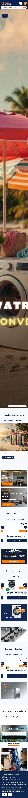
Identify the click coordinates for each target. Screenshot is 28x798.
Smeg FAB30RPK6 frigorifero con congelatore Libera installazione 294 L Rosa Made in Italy (20, 659)
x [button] (26, 772)
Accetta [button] (4, 794)
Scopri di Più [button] (19, 789)
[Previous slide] (1, 463)
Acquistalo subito (8, 504)
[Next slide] (5, 463)
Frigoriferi (4, 454)
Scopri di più (6, 208)
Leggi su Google (12, 717)
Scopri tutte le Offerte (12, 519)
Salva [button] (10, 794)
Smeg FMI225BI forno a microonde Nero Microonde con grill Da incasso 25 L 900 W (20, 524)
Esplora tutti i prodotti (12, 420)
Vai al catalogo (8, 484)
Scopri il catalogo (7, 690)
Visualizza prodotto (14, 540)
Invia (14, 737)
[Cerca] (24, 7)
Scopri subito (14, 561)
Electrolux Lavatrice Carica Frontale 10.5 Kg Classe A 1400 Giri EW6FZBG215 (20, 581)
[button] (3, 791)
